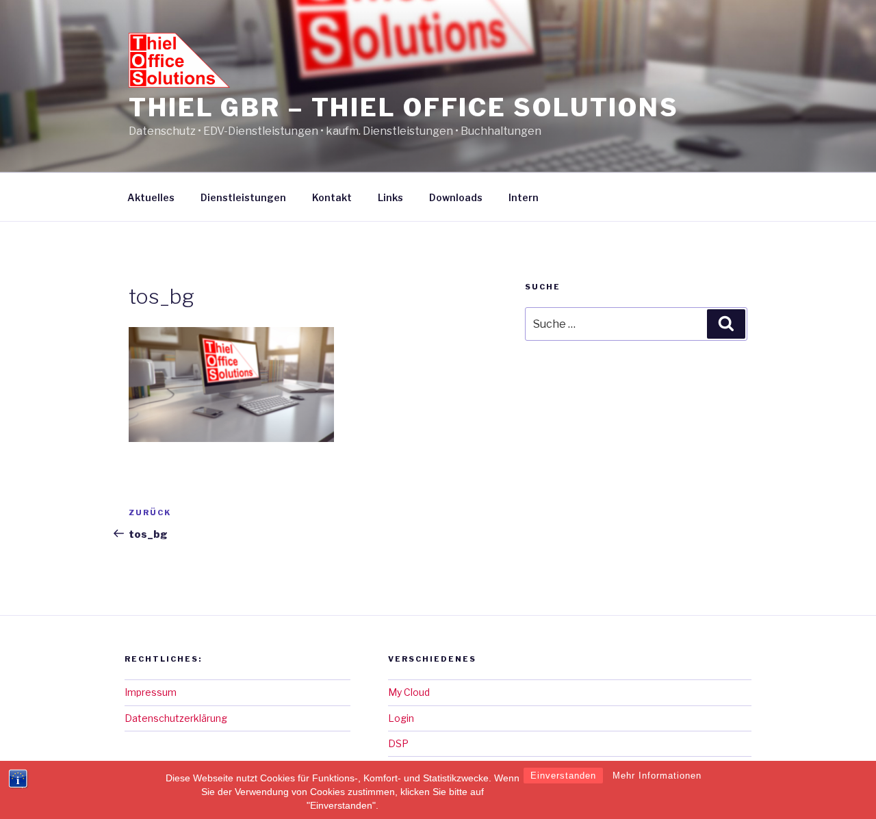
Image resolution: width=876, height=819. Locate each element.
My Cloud (409, 692)
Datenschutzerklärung (176, 718)
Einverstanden (563, 775)
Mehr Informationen (657, 775)
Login (401, 718)
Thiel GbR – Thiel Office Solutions (404, 107)
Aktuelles (151, 197)
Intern (523, 197)
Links (390, 197)
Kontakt (332, 197)
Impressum (151, 692)
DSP (398, 743)
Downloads (455, 197)
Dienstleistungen (243, 197)
